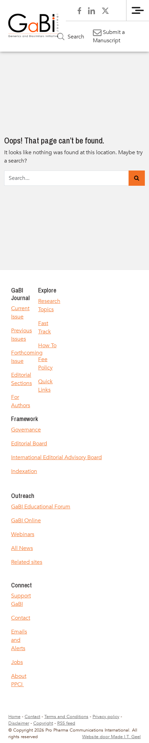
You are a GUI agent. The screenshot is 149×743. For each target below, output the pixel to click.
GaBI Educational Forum (40, 506)
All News (22, 548)
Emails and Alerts (19, 640)
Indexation (24, 471)
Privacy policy (106, 717)
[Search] (137, 178)
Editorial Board (29, 443)
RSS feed (66, 723)
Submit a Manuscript (109, 36)
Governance (26, 430)
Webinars (22, 534)
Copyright (43, 723)
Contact (20, 618)
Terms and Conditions (66, 717)
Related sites (26, 562)
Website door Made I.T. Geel (111, 737)
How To (47, 345)
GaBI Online (26, 520)
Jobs (17, 662)
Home (14, 717)
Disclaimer (18, 723)
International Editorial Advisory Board (56, 457)
